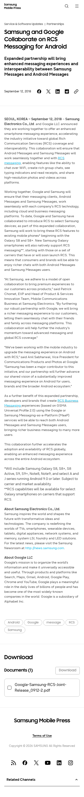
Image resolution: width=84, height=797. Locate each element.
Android (14, 622)
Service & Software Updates (23, 24)
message (53, 622)
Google (33, 622)
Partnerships (55, 24)
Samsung (15, 630)
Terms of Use (42, 735)
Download (67, 670)
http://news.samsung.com (44, 548)
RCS (72, 622)
